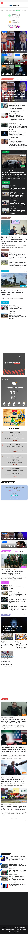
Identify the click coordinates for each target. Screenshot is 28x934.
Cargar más (14, 818)
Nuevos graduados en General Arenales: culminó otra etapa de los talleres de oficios (17, 204)
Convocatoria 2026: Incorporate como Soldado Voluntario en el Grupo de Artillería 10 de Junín (18, 594)
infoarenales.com (5, 929)
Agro (21, 78)
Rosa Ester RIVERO (15, 468)
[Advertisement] (14, 336)
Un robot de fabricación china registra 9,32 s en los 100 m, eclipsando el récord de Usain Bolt (6, 663)
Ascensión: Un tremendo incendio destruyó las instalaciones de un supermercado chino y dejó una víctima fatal (17, 878)
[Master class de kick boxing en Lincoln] (4, 587)
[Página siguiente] (26, 79)
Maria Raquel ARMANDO (15, 432)
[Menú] (1, 6)
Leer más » (6, 182)
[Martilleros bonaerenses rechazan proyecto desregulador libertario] (4, 315)
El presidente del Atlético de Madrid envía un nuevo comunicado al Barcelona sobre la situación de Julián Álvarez (13, 52)
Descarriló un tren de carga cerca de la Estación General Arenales (17, 188)
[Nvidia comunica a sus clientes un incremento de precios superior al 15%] (7, 636)
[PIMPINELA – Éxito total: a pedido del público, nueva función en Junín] (4, 599)
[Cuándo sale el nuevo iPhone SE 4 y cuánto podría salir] (4, 886)
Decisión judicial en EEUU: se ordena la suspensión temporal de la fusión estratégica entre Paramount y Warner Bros (17, 858)
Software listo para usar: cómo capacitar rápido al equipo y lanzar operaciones (17, 866)
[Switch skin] (26, 6)
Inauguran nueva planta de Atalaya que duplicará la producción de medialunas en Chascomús (17, 309)
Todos (18, 78)
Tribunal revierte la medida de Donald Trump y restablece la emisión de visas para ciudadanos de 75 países (13, 779)
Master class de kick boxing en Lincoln (17, 587)
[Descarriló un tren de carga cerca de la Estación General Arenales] (5, 187)
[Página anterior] (24, 79)
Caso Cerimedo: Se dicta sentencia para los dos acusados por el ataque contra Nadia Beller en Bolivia (18, 127)
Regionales (21, 551)
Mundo (3, 66)
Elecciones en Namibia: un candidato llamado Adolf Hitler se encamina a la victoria (18, 872)
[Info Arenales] (14, 5)
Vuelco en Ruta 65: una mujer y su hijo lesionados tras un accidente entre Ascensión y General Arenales (14, 172)
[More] (22, 79)
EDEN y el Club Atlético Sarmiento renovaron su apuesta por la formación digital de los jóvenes (12, 573)
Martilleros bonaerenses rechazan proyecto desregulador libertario (18, 317)
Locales (20, 151)
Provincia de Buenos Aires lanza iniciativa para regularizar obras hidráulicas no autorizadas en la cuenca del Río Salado (18, 265)
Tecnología (17, 66)
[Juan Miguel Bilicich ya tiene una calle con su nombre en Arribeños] (5, 210)
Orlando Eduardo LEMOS (15, 456)
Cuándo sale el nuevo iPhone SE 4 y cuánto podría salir (17, 885)
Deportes (4, 32)
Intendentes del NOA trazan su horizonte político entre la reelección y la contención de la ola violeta (17, 257)
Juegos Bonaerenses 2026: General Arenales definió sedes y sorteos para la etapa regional (17, 196)
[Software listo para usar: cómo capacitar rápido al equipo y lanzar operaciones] (4, 866)
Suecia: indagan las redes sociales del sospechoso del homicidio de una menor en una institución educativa (13, 808)
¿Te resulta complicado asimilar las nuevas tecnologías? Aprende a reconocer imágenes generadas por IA (17, 135)
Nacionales (4, 54)
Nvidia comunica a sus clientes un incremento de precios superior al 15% (7, 645)
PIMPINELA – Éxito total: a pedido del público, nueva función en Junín (17, 601)
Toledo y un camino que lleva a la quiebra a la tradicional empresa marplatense (12, 292)
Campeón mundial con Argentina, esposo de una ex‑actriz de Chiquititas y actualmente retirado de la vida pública (17, 118)
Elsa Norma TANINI (15, 444)
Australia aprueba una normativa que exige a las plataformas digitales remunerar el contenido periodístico (21, 645)
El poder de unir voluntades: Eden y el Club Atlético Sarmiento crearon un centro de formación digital (18, 609)
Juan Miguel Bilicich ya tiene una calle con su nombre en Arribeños (17, 212)
